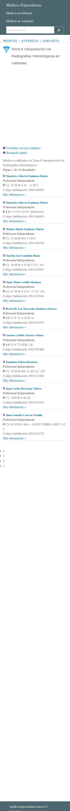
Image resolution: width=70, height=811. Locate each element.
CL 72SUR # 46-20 (18, 398)
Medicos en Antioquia (19, 21)
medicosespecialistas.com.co (27, 806)
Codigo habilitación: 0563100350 (23, 243)
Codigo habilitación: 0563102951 (23, 269)
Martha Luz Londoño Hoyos (23, 256)
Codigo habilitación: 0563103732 (23, 433)
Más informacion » (14, 194)
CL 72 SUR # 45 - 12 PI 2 (22, 185)
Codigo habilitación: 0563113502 (23, 376)
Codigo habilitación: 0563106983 (23, 190)
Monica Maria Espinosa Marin (25, 229)
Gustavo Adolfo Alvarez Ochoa (24, 335)
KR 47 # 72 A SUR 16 (20, 318)
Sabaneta (51, 41)
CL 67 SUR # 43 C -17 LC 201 (25, 291)
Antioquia (30, 41)
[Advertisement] (35, 106)
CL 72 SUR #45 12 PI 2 (21, 238)
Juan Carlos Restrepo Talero (23, 388)
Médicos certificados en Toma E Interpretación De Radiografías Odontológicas (34, 162)
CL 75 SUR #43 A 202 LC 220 (25, 371)
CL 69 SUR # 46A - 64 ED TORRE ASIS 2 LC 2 (34, 426)
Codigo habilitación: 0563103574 (23, 322)
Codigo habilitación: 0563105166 (23, 296)
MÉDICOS (10, 41)
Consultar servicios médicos (23, 148)
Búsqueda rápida (16, 153)
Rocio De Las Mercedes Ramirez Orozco (31, 309)
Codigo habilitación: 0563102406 (23, 349)
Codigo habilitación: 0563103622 (23, 402)
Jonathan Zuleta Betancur (22, 362)
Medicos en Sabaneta (19, 13)
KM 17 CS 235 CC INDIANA (25, 212)
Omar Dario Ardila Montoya (23, 282)
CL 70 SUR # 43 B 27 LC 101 (25, 265)
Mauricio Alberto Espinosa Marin (27, 176)
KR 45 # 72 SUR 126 (19, 344)
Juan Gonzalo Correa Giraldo (24, 415)
